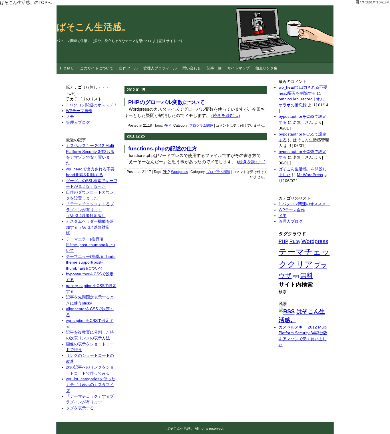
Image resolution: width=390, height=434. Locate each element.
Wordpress (179, 172)
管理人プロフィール (160, 68)
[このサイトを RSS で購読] (287, 311)
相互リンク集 (266, 68)
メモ (283, 216)
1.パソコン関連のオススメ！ (304, 204)
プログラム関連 (201, 126)
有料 (296, 276)
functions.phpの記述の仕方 (162, 149)
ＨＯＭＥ (66, 68)
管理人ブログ (291, 221)
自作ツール (128, 68)
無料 (306, 275)
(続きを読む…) (225, 115)
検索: (283, 292)
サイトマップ (238, 68)
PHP (167, 126)
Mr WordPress (310, 175)
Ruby (295, 241)
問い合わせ (191, 68)
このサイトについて (96, 68)
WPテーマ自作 (292, 210)
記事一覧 (214, 68)
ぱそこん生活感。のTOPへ (26, 2)
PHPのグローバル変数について (166, 102)
